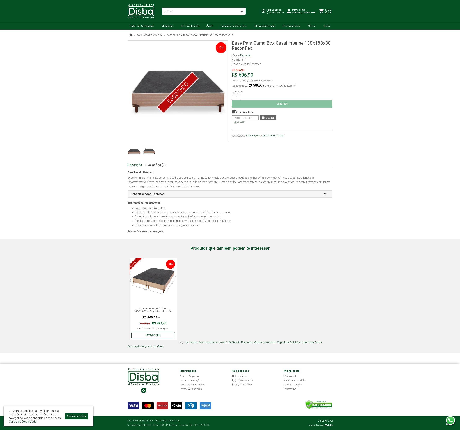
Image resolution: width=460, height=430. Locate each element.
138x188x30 (233, 342)
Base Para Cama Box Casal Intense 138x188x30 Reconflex (200, 35)
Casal (222, 342)
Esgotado (282, 103)
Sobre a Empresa (189, 376)
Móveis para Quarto (265, 342)
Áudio (209, 26)
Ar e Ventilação (190, 26)
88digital (329, 425)
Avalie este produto (273, 135)
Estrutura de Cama (311, 342)
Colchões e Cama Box (233, 26)
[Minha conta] (289, 11)
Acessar (296, 12)
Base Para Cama (208, 342)
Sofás (327, 26)
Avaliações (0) (156, 165)
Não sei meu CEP (239, 122)
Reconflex (246, 55)
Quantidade (237, 91)
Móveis (312, 26)
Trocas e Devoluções (191, 380)
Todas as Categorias (141, 26)
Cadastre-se (309, 12)
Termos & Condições (191, 389)
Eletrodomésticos (264, 26)
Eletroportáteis (292, 26)
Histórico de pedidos (295, 380)
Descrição (135, 165)
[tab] (230, 194)
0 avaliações (253, 135)
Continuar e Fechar (76, 416)
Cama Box (191, 342)
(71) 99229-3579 (275, 12)
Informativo (290, 389)
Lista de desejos (293, 384)
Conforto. (158, 346)
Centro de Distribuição (192, 384)
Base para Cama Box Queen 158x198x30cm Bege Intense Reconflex (153, 310)
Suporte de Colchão (288, 342)
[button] (327, 194)
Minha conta (291, 376)
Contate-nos (241, 376)
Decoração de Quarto (140, 346)
